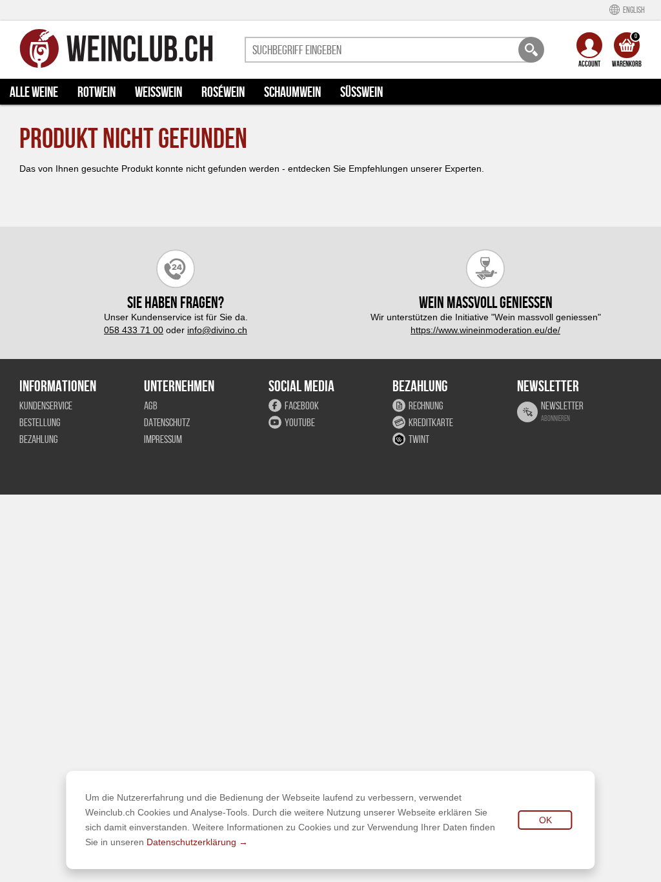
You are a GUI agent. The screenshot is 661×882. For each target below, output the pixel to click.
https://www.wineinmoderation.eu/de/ (485, 330)
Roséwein (223, 91)
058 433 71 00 (133, 330)
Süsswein (361, 91)
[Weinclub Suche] (531, 50)
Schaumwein (292, 91)
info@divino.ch (217, 330)
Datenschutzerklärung (191, 842)
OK (545, 820)
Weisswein (158, 91)
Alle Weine (34, 91)
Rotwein (96, 91)
